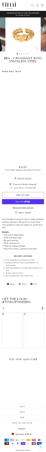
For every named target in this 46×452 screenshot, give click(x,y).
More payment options (23, 207)
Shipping (19, 170)
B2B (22, 417)
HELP (22, 406)
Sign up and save (22, 423)
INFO (22, 412)
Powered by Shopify (23, 450)
